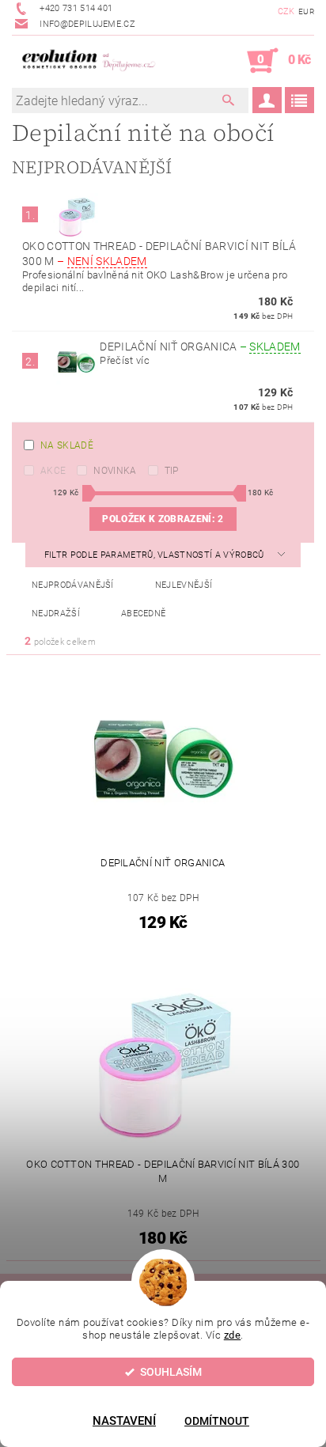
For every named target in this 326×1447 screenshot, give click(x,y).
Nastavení (124, 1421)
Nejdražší (56, 613)
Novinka (114, 470)
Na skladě (66, 445)
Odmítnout (216, 1421)
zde (232, 1335)
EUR (306, 11)
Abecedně (143, 613)
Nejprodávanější (73, 585)
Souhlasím (171, 1372)
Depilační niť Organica (200, 346)
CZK (286, 11)
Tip (172, 470)
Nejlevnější (184, 585)
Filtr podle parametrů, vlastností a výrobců (155, 555)
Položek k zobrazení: (162, 519)
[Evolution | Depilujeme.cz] (87, 60)
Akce (53, 470)
